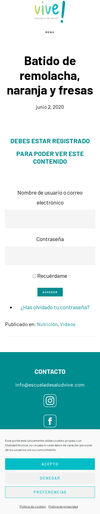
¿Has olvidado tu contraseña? (55, 307)
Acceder (50, 292)
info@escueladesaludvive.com (50, 384)
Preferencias (50, 492)
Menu (50, 32)
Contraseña (50, 238)
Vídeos (67, 324)
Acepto (50, 464)
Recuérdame (52, 275)
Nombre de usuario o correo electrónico (50, 197)
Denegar (50, 478)
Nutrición (47, 324)
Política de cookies (33, 506)
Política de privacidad (63, 506)
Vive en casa (50, 12)
